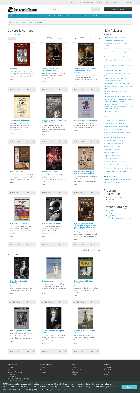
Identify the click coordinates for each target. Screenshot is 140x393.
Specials (74, 374)
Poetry (48, 16)
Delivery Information (15, 372)
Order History (108, 370)
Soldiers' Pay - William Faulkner (114, 159)
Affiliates (75, 372)
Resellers (111, 200)
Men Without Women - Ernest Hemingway (117, 179)
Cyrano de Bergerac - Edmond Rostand (116, 126)
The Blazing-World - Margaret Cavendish (117, 162)
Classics (14, 16)
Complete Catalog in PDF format (119, 218)
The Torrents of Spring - (112, 168)
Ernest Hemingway (126, 168)
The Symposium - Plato (111, 111)
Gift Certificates (77, 370)
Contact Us (44, 368)
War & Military (59, 16)
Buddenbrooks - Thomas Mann (114, 123)
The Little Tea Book (50, 172)
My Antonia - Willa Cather (112, 146)
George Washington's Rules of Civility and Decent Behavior (85, 70)
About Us (11, 368)
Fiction (22, 16)
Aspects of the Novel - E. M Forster (115, 38)
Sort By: (49, 38)
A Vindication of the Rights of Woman (53, 331)
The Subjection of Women (20, 330)
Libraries (111, 202)
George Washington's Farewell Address (51, 69)
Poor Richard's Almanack (20, 120)
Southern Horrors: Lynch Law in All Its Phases (54, 121)
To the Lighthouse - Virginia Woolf (115, 171)
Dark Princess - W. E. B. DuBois (114, 129)
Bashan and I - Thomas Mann (113, 41)
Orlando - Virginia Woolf (111, 153)
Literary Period (84, 16)
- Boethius (127, 96)
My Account (108, 368)
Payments (11, 374)
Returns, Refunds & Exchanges (18, 379)
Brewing (13, 68)
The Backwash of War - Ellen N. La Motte (117, 83)
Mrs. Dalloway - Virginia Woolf (113, 143)
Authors (74, 368)
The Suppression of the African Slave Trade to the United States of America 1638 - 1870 (85, 226)
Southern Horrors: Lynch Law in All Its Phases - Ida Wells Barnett (116, 79)
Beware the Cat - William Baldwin (114, 120)
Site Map (43, 372)
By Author (111, 211)
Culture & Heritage (36, 22)
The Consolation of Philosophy (114, 96)
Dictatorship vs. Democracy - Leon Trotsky (117, 49)
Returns (42, 370)
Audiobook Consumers (116, 197)
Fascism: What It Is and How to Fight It (116, 52)
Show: (82, 38)
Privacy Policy (12, 376)
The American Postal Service (85, 120)
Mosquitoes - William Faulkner (113, 140)
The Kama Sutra (16, 172)
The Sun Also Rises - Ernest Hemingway (117, 165)
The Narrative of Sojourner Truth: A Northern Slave (85, 173)
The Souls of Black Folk (51, 223)
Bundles (109, 16)
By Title (110, 213)
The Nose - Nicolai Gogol (112, 182)
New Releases (98, 16)
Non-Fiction (32, 16)
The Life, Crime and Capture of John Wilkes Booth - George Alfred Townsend (118, 100)
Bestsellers (72, 16)
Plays (41, 16)
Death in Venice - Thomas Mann (114, 137)
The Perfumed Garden (19, 223)
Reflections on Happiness (112, 70)
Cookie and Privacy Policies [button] (65, 389)
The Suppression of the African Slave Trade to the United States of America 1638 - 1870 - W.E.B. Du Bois (118, 106)
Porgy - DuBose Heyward (112, 156)
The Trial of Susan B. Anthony (18, 282)
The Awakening (48, 281)
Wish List (107, 372)
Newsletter (107, 374)
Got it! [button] (129, 387)
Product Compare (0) (15, 34)
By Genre (111, 216)
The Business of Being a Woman (83, 282)
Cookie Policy (12, 370)
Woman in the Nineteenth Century (84, 331)
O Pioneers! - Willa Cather (112, 150)
